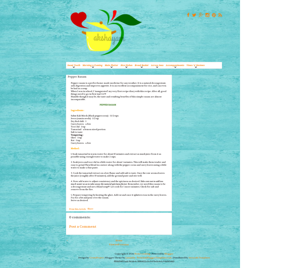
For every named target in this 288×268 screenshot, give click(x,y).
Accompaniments (175, 65)
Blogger (168, 253)
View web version (119, 244)
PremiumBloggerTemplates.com (154, 257)
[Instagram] (206, 15)
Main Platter (111, 65)
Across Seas (157, 65)
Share (90, 208)
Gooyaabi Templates (199, 257)
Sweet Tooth (73, 65)
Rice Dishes (126, 65)
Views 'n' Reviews (195, 65)
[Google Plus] (200, 15)
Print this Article (77, 209)
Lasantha (130, 257)
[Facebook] (187, 15)
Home (119, 240)
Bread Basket (141, 65)
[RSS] (219, 15)
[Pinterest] (213, 15)
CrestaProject (96, 257)
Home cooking (142, 253)
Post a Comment (82, 226)
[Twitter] (193, 15)
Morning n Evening (92, 65)
